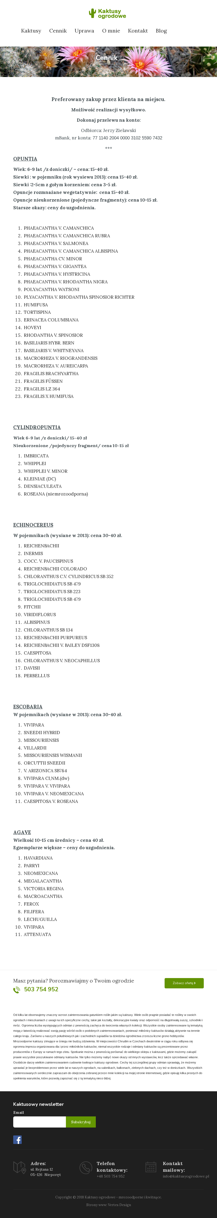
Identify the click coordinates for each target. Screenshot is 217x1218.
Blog (161, 30)
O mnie (111, 30)
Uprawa (84, 30)
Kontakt (138, 30)
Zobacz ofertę (183, 983)
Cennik (58, 30)
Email (18, 1112)
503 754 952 (41, 989)
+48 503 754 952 (111, 1176)
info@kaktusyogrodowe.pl (186, 1176)
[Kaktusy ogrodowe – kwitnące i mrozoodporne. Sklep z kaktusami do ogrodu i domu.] (108, 12)
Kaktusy (31, 30)
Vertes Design (119, 1205)
